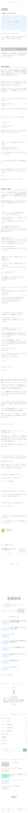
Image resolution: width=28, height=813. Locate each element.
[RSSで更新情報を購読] (15, 704)
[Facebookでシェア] (12, 598)
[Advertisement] (14, 579)
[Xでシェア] (8, 598)
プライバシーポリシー (7, 809)
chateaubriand (14, 696)
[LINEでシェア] (15, 598)
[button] (19, 598)
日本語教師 (5, 9)
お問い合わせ (21, 809)
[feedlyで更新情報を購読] (13, 704)
